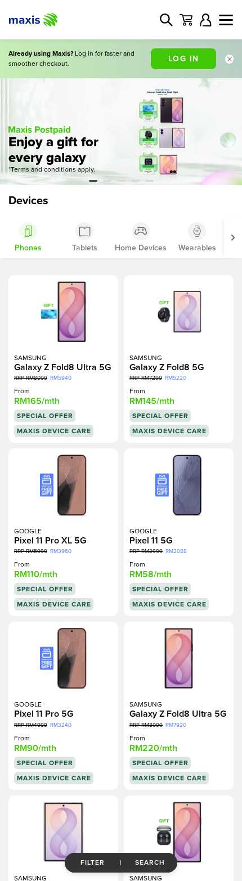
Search (150, 862)
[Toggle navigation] (226, 20)
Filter (92, 862)
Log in (183, 59)
